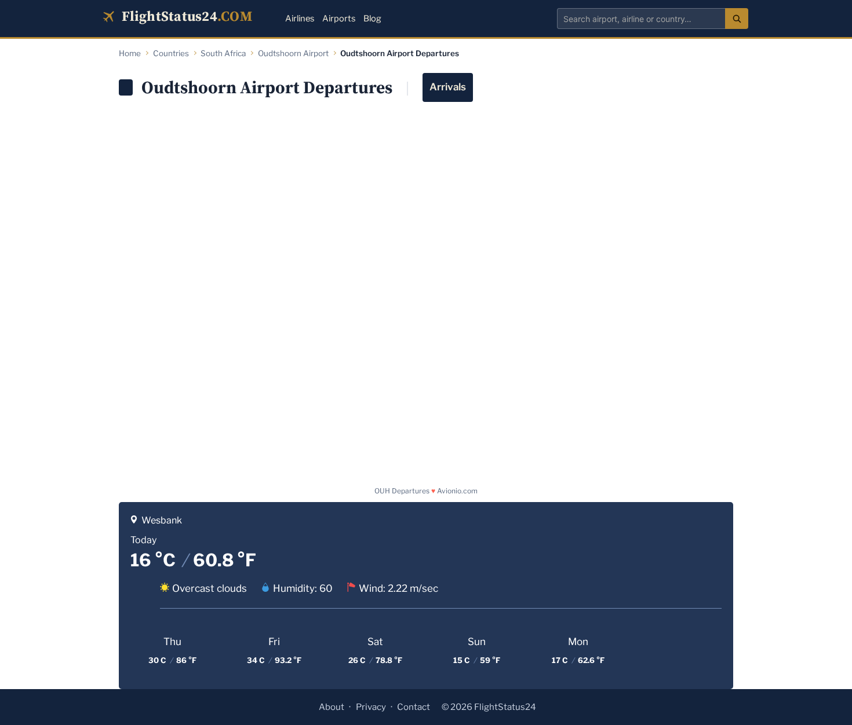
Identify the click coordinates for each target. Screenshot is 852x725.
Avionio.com (457, 490)
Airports (338, 18)
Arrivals (447, 87)
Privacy (371, 707)
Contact (413, 707)
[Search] (736, 18)
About (331, 707)
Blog (372, 18)
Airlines (299, 18)
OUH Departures (401, 490)
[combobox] (641, 18)
